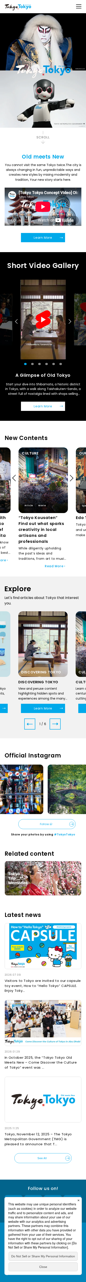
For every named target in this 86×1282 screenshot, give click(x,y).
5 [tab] (53, 364)
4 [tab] (46, 364)
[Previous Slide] (16, 320)
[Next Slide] (69, 320)
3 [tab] (39, 364)
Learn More (43, 237)
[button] (78, 6)
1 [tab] (25, 364)
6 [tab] (60, 364)
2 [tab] (32, 364)
